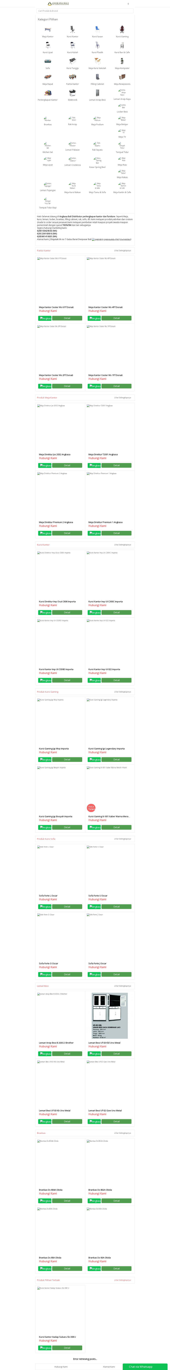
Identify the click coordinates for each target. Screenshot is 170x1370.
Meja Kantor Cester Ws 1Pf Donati (105, 375)
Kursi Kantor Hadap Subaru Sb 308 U (57, 1336)
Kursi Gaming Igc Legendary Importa (106, 748)
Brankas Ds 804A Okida (50, 1189)
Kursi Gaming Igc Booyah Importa (55, 816)
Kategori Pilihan (48, 19)
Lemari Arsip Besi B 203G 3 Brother (56, 1042)
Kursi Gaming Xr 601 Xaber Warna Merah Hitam (109, 818)
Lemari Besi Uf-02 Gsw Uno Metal (105, 1110)
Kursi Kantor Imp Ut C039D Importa (56, 669)
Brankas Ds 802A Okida (100, 1189)
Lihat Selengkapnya (122, 250)
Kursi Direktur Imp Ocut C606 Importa (57, 601)
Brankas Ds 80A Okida (50, 1257)
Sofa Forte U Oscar (97, 895)
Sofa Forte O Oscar (48, 963)
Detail (67, 318)
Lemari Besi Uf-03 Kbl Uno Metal (104, 1042)
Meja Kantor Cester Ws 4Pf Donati (105, 307)
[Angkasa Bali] (58, 3)
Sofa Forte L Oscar (48, 895)
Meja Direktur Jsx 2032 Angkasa (54, 454)
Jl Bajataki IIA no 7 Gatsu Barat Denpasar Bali (71, 239)
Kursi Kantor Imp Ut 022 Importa (104, 669)
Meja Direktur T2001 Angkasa (103, 454)
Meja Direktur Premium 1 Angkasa (105, 522)
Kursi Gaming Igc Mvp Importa (54, 748)
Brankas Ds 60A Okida (99, 1257)
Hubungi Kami (61, 1366)
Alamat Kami (109, 1366)
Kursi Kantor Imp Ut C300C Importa (105, 601)
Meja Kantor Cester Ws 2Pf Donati (56, 375)
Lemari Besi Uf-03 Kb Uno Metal (54, 1110)
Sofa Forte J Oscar (97, 963)
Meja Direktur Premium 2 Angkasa (56, 522)
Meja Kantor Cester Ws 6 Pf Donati (56, 307)
